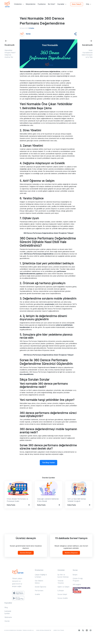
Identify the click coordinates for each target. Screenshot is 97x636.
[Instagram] (87, 630)
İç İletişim (61, 590)
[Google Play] (18, 598)
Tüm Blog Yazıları (48, 462)
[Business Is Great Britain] (82, 590)
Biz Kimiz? (51, 4)
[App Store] (18, 593)
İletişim (75, 575)
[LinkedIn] (79, 630)
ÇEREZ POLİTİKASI (59, 630)
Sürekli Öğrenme (40, 587)
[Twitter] (83, 630)
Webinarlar (8, 617)
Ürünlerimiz (18, 4)
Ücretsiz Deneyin (25, 553)
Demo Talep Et (76, 4)
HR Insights (77, 584)
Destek (7, 621)
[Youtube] (90, 630)
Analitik (37, 594)
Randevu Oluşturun (71, 553)
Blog (6, 607)
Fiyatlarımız (42, 4)
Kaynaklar (60, 4)
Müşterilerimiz (30, 4)
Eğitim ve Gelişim (63, 587)
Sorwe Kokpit (62, 594)
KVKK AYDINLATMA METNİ (43, 630)
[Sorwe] (7, 4)
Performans (39, 590)
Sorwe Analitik (63, 598)
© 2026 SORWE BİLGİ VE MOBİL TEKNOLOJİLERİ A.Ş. (19, 630)
